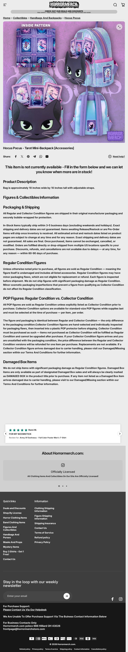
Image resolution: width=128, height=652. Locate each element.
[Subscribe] (67, 596)
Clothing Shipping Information (44, 509)
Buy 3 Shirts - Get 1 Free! (13, 553)
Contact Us (9, 559)
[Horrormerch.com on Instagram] (121, 599)
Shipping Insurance (45, 523)
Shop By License (12, 513)
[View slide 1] (59, 486)
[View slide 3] (67, 486)
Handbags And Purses (11, 536)
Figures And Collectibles (10, 528)
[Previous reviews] (6, 434)
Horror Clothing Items (15, 517)
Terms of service (51, 649)
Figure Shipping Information (43, 517)
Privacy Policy (42, 542)
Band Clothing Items (14, 522)
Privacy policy (37, 649)
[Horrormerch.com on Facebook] (112, 599)
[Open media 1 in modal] (119, 27)
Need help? (119, 156)
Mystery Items (11, 546)
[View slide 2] (63, 486)
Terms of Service (44, 532)
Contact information (81, 649)
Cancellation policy (98, 649)
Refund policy (42, 537)
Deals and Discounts (14, 508)
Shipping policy (66, 649)
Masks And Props (12, 542)
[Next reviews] (120, 434)
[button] (62, 433)
